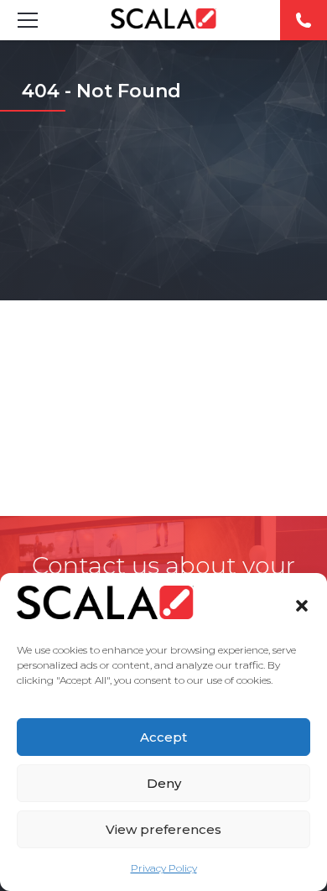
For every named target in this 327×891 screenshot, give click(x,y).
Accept (163, 737)
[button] (301, 605)
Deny (164, 783)
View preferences (163, 829)
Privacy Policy (164, 868)
